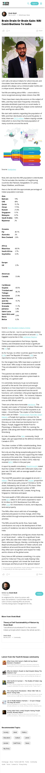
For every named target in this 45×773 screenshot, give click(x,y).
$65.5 (11, 462)
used (8, 505)
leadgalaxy (12, 169)
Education (6, 738)
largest (31, 480)
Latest (27, 738)
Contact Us (14, 764)
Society (5, 732)
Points (27, 762)
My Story (6, 749)
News (27, 743)
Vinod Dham (24, 414)
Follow (39, 594)
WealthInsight (31, 466)
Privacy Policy (23, 764)
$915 (8, 500)
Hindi (15, 732)
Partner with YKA (19, 762)
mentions (31, 404)
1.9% (31, 355)
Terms (8, 764)
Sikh (23, 436)
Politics (24, 732)
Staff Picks (16, 743)
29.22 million (19, 118)
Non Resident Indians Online (19, 328)
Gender (5, 743)
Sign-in (34, 3)
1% (37, 334)
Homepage (5, 762)
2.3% (4, 355)
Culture (17, 738)
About (12, 762)
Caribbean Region (30, 337)
